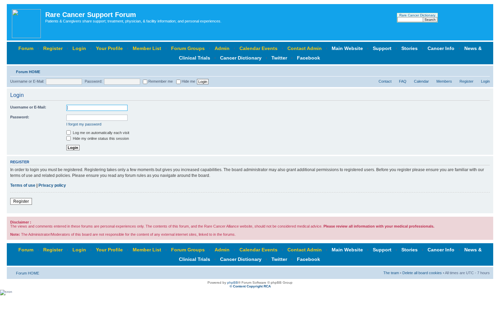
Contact (385, 81)
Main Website (347, 48)
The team (391, 273)
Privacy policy (52, 185)
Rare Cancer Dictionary (417, 15)
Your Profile (109, 48)
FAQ (402, 81)
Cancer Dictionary (241, 58)
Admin (222, 48)
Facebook (308, 58)
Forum (25, 48)
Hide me (188, 81)
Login (79, 48)
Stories (409, 48)
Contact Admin (304, 48)
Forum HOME (28, 72)
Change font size (485, 70)
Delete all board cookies (422, 273)
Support (382, 48)
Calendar (421, 81)
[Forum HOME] (27, 22)
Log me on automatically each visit (100, 133)
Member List (147, 48)
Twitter (279, 58)
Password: (93, 81)
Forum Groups (188, 48)
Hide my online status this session (100, 138)
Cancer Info (441, 48)
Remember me (160, 81)
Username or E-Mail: (27, 81)
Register (53, 48)
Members (444, 81)
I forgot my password (83, 124)
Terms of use (22, 185)
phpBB (232, 282)
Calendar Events (258, 48)
